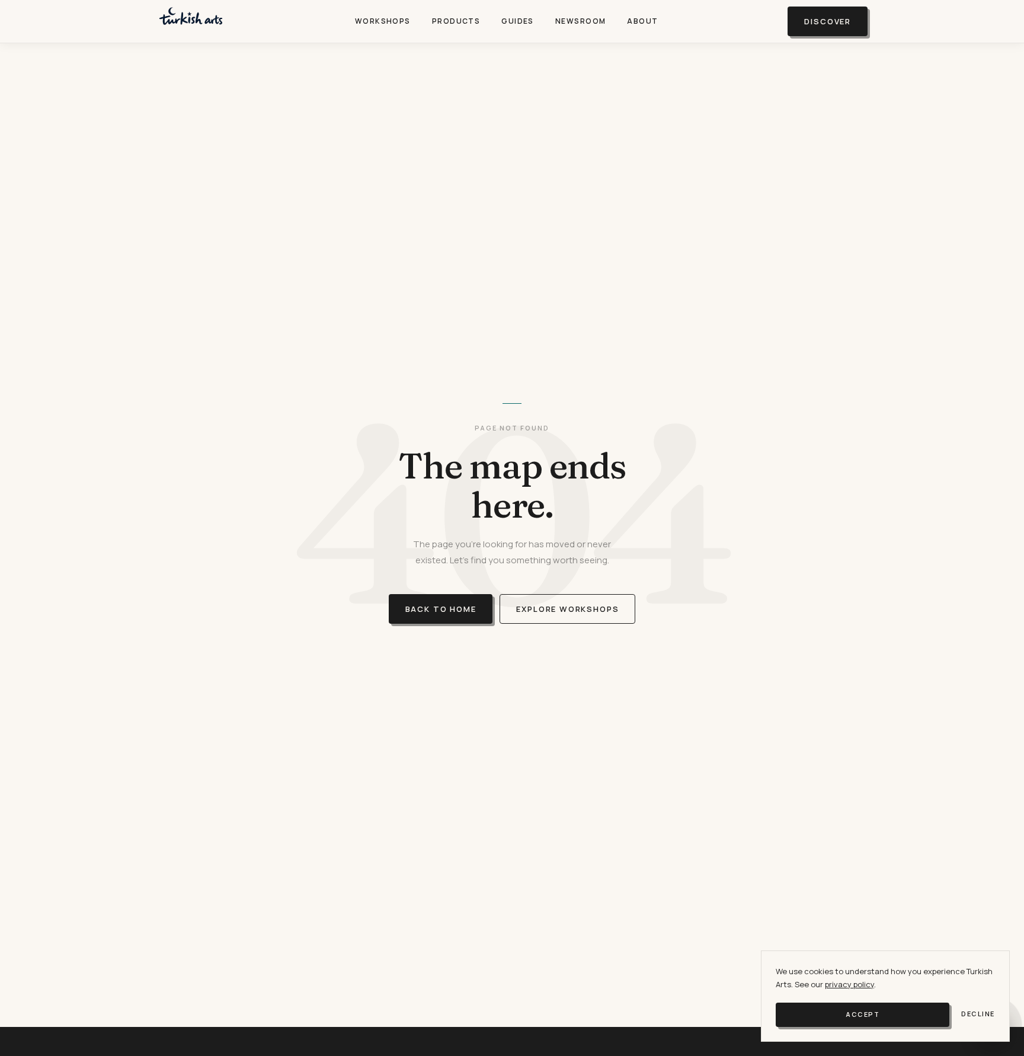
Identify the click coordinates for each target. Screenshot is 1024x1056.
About (642, 21)
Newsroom (580, 21)
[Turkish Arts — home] (190, 21)
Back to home (440, 609)
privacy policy (849, 984)
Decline (978, 1013)
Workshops (383, 21)
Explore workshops (567, 609)
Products (456, 21)
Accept (862, 1014)
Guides (517, 21)
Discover (827, 21)
